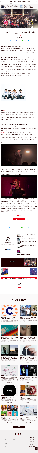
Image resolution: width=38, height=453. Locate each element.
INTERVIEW (14, 439)
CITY (6, 446)
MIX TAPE (24, 1)
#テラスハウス (17, 278)
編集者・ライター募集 (32, 446)
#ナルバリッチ (31, 278)
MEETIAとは (32, 437)
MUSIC (3, 3)
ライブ (21, 35)
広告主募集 (31, 444)
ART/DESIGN (6, 442)
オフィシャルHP (6, 110)
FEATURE (15, 1)
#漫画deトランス (24, 278)
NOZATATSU (20, 37)
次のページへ (18, 219)
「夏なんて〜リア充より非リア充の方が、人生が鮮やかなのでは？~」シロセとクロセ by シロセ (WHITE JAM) (30, 6)
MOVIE (6, 440)
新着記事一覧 (32, 441)
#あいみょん (12, 278)
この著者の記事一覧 (26, 254)
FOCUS (11, 1)
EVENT (15, 440)
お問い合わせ (32, 439)
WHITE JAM (18, 35)
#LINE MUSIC (6, 278)
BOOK (6, 443)
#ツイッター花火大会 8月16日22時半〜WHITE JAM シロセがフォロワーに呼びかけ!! (11, 6)
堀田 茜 (2, 132)
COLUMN (28, 1)
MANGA (19, 1)
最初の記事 (19, 254)
